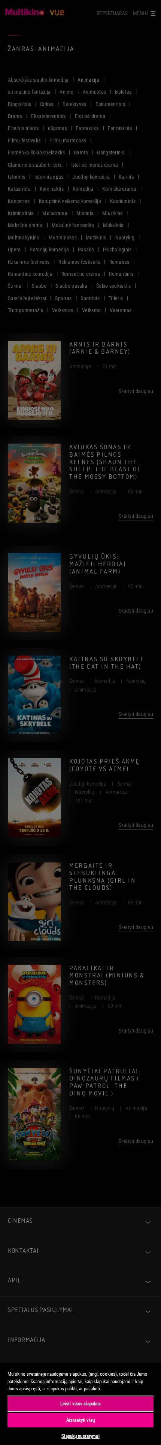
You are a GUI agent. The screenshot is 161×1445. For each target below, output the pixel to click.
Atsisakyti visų (80, 1420)
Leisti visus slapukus (80, 1403)
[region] (80, 1403)
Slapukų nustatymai (80, 1436)
